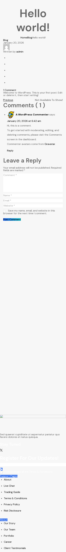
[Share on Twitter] (9, 64)
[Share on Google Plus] (9, 70)
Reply (10, 150)
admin (19, 51)
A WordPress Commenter (32, 114)
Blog (29, 37)
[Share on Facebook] (9, 57)
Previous (8, 100)
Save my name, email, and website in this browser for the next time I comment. (29, 212)
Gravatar (50, 144)
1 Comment (9, 90)
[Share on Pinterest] (9, 76)
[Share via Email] (9, 82)
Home (24, 37)
